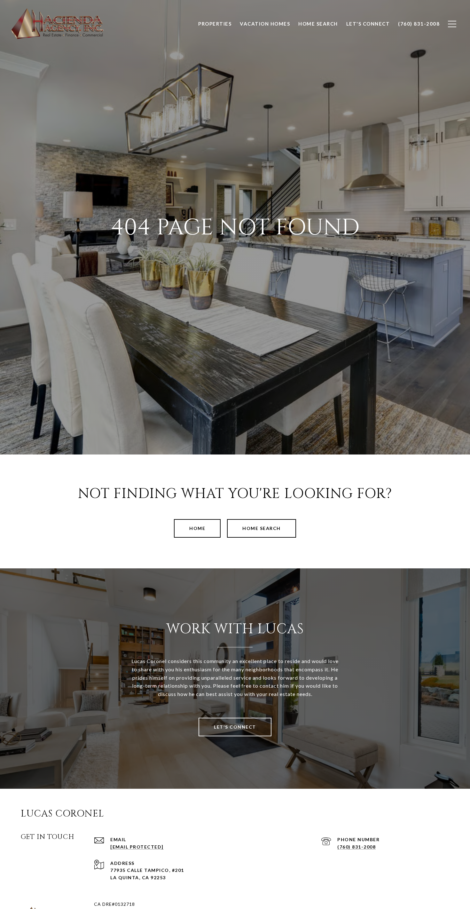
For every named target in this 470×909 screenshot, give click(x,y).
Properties (214, 24)
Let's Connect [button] (235, 727)
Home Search (261, 528)
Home (197, 528)
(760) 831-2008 (356, 847)
